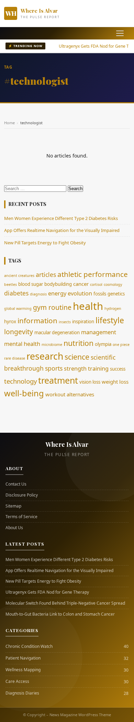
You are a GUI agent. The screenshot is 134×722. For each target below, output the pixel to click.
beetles (10, 284)
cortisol (96, 284)
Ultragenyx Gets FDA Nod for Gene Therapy (47, 592)
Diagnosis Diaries (22, 693)
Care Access (17, 681)
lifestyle (110, 320)
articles (46, 274)
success (117, 369)
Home (9, 122)
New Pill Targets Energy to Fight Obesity (45, 243)
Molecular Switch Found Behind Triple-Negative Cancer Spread (65, 603)
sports (54, 368)
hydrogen (112, 308)
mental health (22, 344)
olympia (103, 344)
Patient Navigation (23, 658)
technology (20, 381)
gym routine (52, 307)
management (98, 332)
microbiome (52, 344)
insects (65, 321)
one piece (121, 344)
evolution (80, 293)
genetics (116, 294)
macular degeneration (57, 332)
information (37, 320)
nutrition (78, 343)
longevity (18, 331)
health (88, 306)
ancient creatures (19, 275)
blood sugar (30, 284)
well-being (24, 393)
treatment (58, 380)
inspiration (83, 321)
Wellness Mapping (23, 670)
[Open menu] (120, 33)
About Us (14, 528)
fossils (99, 294)
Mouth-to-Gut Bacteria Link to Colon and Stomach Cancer (60, 614)
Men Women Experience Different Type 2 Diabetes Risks (61, 218)
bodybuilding (58, 284)
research (44, 356)
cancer (81, 283)
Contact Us (15, 484)
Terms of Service (21, 517)
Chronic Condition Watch (29, 646)
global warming (18, 308)
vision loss (89, 382)
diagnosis (38, 294)
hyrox (10, 321)
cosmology (113, 284)
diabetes (16, 293)
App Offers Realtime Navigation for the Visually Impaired (62, 230)
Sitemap (13, 506)
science (77, 357)
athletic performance (92, 274)
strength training (86, 368)
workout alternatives (69, 394)
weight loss (115, 381)
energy (57, 293)
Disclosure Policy (21, 495)
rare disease (14, 358)
